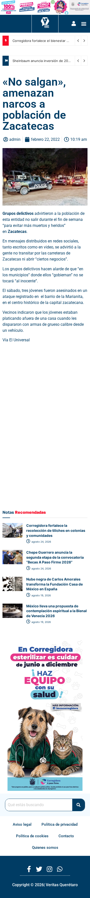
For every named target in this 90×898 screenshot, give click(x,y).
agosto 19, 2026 (41, 595)
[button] (84, 24)
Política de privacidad (60, 824)
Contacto (66, 836)
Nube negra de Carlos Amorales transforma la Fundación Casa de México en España (54, 584)
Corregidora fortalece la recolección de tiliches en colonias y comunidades (55, 530)
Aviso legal (22, 824)
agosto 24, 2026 (41, 541)
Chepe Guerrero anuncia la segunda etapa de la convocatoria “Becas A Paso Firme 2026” (55, 557)
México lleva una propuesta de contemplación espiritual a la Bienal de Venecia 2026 (56, 611)
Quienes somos (45, 847)
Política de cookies (32, 836)
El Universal (19, 340)
